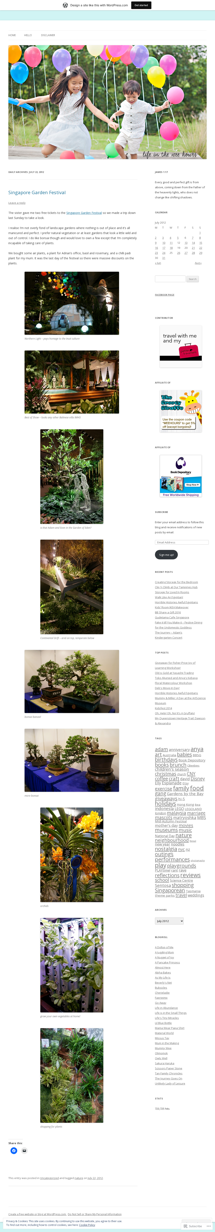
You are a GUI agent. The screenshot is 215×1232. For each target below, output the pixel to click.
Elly (158, 782)
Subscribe (161, 512)
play (160, 865)
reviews (190, 875)
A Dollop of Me (164, 947)
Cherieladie (162, 993)
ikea (197, 804)
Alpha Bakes (163, 972)
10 (163, 243)
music (185, 830)
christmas (165, 774)
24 (163, 253)
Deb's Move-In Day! (167, 688)
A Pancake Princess (167, 962)
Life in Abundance (166, 1008)
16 (156, 248)
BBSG (197, 755)
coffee (161, 778)
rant (174, 870)
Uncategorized (49, 1178)
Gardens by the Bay (185, 793)
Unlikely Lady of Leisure (170, 1083)
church (181, 774)
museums (166, 829)
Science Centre (181, 880)
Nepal (193, 840)
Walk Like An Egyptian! (169, 597)
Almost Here (162, 967)
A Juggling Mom (164, 952)
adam (161, 749)
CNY (191, 774)
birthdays (166, 759)
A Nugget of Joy (164, 957)
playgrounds (181, 865)
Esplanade (172, 783)
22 (200, 248)
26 (178, 253)
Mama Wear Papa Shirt (169, 1028)
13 (186, 243)
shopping (183, 885)
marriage (196, 813)
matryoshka (184, 817)
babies (184, 754)
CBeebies (193, 765)
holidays (165, 803)
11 (171, 243)
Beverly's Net (163, 982)
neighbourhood (172, 840)
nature (79, 1178)
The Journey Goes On (168, 1078)
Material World (164, 1033)
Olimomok (161, 1053)
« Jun (158, 263)
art (158, 754)
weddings (196, 895)
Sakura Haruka (164, 1063)
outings (164, 854)
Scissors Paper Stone (168, 1068)
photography (198, 860)
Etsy (185, 783)
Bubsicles (161, 988)
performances (172, 859)
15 (200, 243)
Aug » (198, 263)
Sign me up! (166, 555)
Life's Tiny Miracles (167, 1018)
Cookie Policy (87, 1225)
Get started (141, 5)
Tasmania (193, 891)
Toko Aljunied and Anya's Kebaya (176, 678)
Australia (169, 755)
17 (163, 248)
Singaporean (170, 890)
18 (171, 248)
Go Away (160, 1003)
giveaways (166, 798)
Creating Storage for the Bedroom (176, 582)
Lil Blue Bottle (163, 1023)
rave (182, 870)
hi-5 (181, 798)
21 (193, 248)
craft (174, 778)
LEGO (179, 808)
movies (186, 825)
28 (193, 253)
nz (188, 849)
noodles (177, 844)
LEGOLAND (193, 809)
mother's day (166, 825)
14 (193, 243)
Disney (198, 778)
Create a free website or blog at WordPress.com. (37, 1214)
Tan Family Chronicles (168, 1073)
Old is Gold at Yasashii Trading (174, 673)
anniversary (179, 749)
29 (200, 253)
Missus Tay (162, 1038)
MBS (201, 817)
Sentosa (163, 885)
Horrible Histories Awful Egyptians (176, 602)
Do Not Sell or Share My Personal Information (95, 1214)
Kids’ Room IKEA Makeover (172, 607)
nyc (181, 849)
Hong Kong (185, 804)
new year (162, 844)
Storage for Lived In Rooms (172, 592)
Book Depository (191, 760)
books (162, 764)
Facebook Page (164, 294)
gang (160, 793)
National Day (165, 836)
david (185, 778)
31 (163, 258)
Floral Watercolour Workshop (173, 683)
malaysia (176, 813)
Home (12, 35)
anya (197, 749)
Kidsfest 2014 (163, 708)
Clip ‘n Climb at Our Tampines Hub (176, 587)
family (181, 788)
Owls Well (161, 1058)
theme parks (165, 895)
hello (28, 35)
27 (186, 253)
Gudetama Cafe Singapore (172, 617)
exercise (163, 788)
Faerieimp (161, 998)
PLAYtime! (162, 870)
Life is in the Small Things (171, 1013)
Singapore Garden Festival (37, 192)
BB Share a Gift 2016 (168, 612)
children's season (172, 769)
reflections (167, 875)
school (162, 880)
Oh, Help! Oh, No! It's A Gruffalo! (175, 713)
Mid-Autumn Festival (171, 821)
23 (156, 253)
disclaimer (48, 35)
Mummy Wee (163, 1048)
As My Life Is (162, 977)
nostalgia (166, 848)
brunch (178, 764)
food (197, 788)
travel (181, 895)
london (160, 813)
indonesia (164, 808)
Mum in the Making (167, 1043)
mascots (163, 817)
